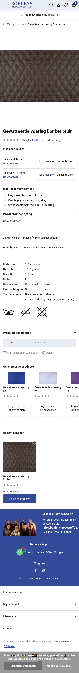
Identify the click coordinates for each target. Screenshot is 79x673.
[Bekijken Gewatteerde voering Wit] (48, 379)
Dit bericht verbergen (23, 665)
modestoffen (25, 195)
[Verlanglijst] (66, 5)
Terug (11, 24)
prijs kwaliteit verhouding (27, 200)
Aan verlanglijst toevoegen (22, 352)
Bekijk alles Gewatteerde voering (41, 140)
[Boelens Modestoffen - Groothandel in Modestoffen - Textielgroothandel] (26, 5)
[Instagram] (43, 570)
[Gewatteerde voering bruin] (19, 457)
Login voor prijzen (19, 498)
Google (58, 552)
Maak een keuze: (13, 148)
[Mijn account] (58, 5)
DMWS (56, 641)
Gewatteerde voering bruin (16, 478)
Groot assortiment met (31, 205)
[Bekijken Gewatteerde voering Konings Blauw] (16, 379)
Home (20, 24)
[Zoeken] (51, 5)
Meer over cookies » (59, 665)
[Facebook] (35, 570)
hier (47, 161)
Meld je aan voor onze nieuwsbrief (39, 578)
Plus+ (65, 641)
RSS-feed (9, 646)
